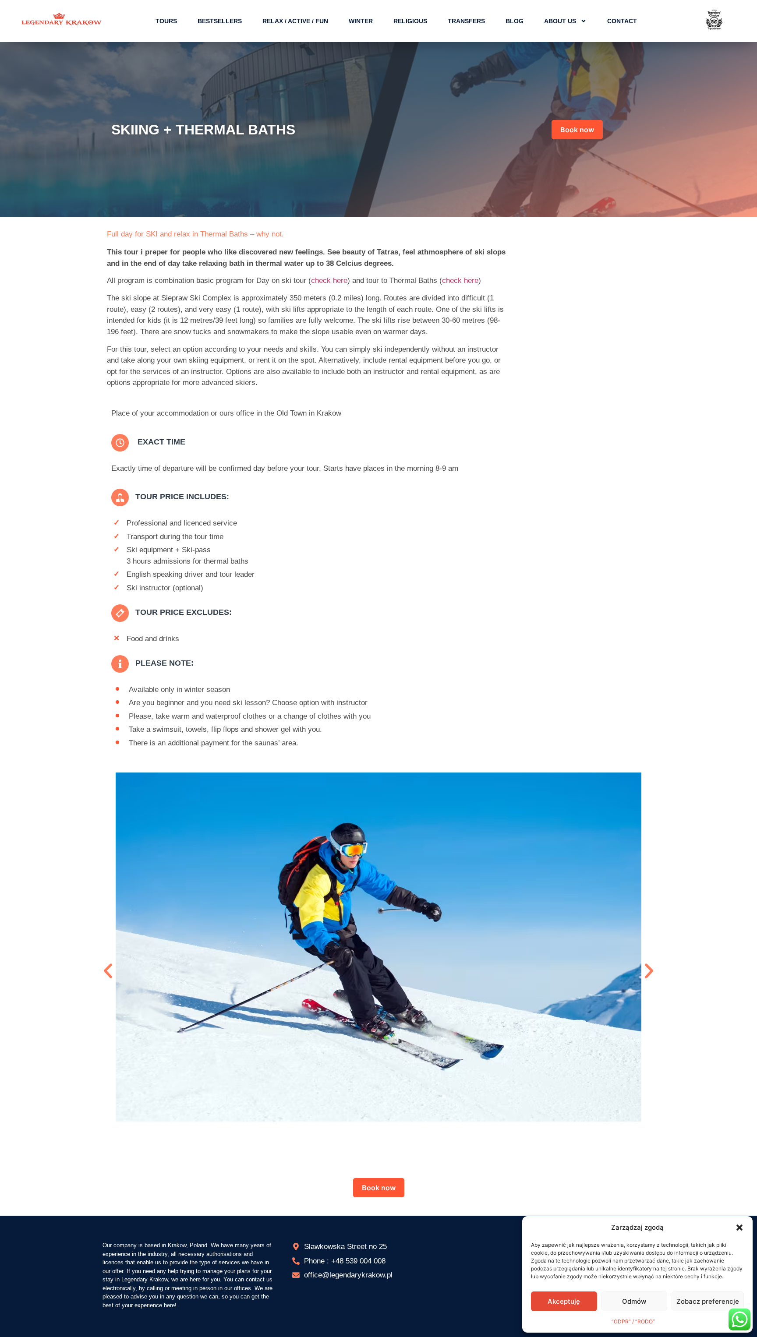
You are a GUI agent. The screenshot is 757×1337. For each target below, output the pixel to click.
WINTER (361, 21)
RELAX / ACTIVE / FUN (295, 21)
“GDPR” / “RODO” (633, 1321)
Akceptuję (564, 1301)
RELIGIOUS (410, 21)
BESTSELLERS (220, 21)
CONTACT (622, 21)
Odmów (634, 1301)
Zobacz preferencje (707, 1301)
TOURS (166, 21)
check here (329, 280)
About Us (560, 21)
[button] (739, 1227)
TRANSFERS (466, 21)
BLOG (515, 21)
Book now (577, 129)
